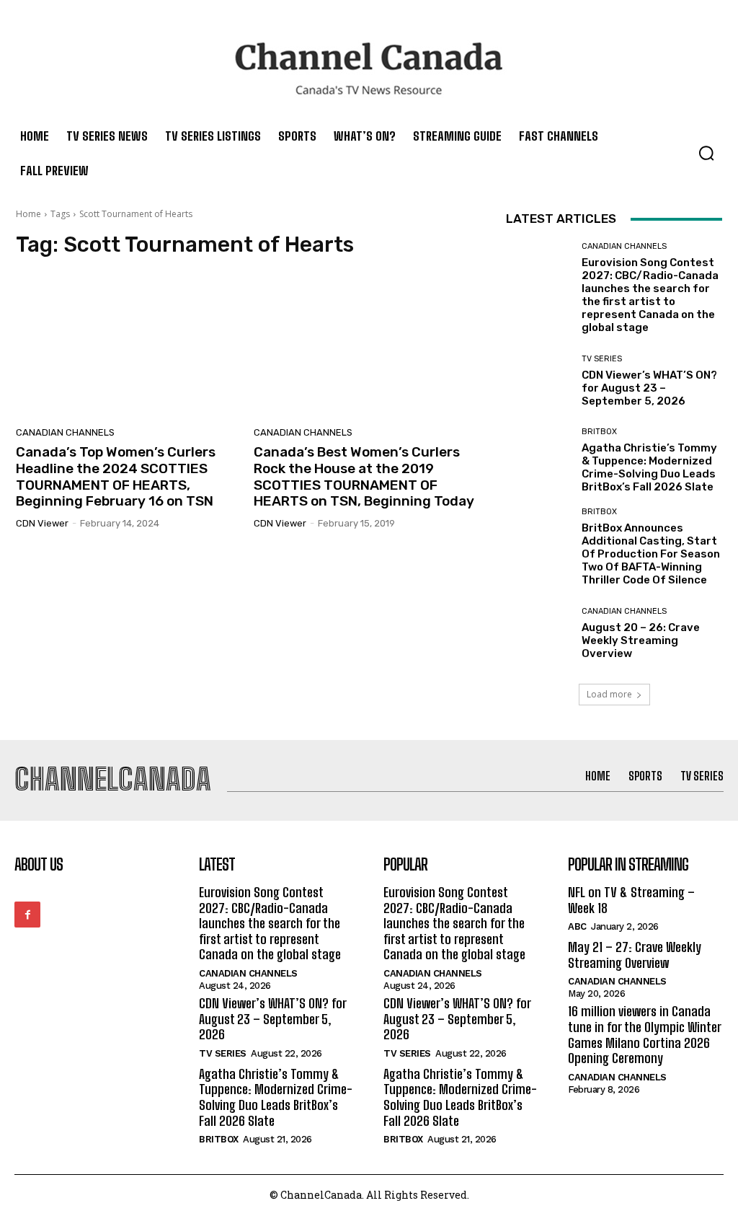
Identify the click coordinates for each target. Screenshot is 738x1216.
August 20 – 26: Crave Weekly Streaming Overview (641, 640)
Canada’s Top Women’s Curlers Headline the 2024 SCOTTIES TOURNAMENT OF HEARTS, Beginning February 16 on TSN (115, 476)
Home (28, 214)
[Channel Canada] (369, 68)
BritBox (599, 432)
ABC (577, 926)
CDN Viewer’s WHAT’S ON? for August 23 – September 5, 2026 (649, 388)
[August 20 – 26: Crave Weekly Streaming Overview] (538, 633)
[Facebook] (27, 915)
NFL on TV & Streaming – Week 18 (631, 900)
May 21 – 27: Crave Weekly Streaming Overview (634, 955)
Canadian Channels (65, 432)
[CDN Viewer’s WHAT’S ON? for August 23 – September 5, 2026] (538, 380)
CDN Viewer (42, 523)
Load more (609, 694)
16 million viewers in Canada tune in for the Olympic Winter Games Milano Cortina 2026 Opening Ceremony (644, 1034)
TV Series (602, 359)
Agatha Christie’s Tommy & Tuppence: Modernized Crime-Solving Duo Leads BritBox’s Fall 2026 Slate (649, 467)
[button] (706, 153)
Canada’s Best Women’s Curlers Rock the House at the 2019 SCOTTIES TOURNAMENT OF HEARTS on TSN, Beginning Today (364, 476)
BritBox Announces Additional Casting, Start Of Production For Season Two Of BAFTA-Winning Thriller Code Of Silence (651, 553)
